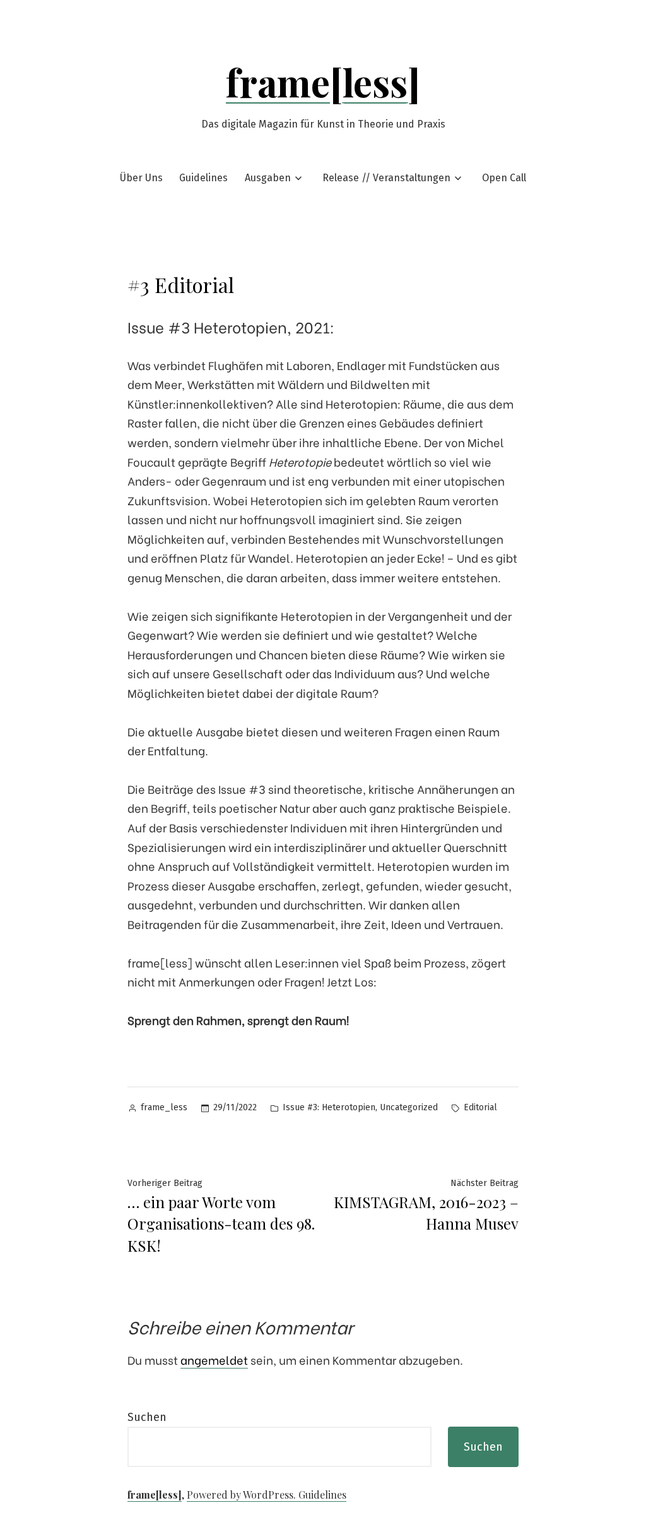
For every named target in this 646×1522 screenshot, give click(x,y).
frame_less (164, 1107)
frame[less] (323, 81)
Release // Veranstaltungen (386, 178)
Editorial (480, 1107)
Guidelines (203, 178)
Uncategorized (409, 1107)
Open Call (504, 178)
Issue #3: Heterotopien (329, 1107)
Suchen (147, 1417)
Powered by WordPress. (242, 1494)
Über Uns (141, 178)
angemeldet (214, 1359)
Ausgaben (268, 178)
